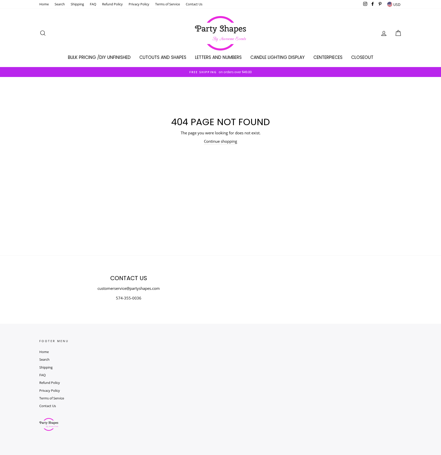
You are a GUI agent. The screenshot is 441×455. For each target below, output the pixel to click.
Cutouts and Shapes (162, 57)
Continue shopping (220, 141)
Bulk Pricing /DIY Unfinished (99, 57)
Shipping (77, 4)
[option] (220, 72)
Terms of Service (167, 4)
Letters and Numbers (218, 57)
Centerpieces (327, 57)
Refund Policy (112, 4)
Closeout (362, 57)
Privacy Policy (139, 4)
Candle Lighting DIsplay (277, 57)
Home (44, 4)
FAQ (93, 4)
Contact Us (194, 4)
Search (60, 4)
